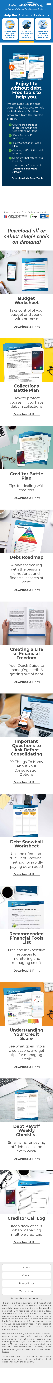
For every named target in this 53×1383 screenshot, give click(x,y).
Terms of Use (26, 1291)
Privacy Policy (26, 1283)
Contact (26, 1275)
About (26, 1267)
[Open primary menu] (49, 4)
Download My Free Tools (27, 178)
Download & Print (26, 326)
